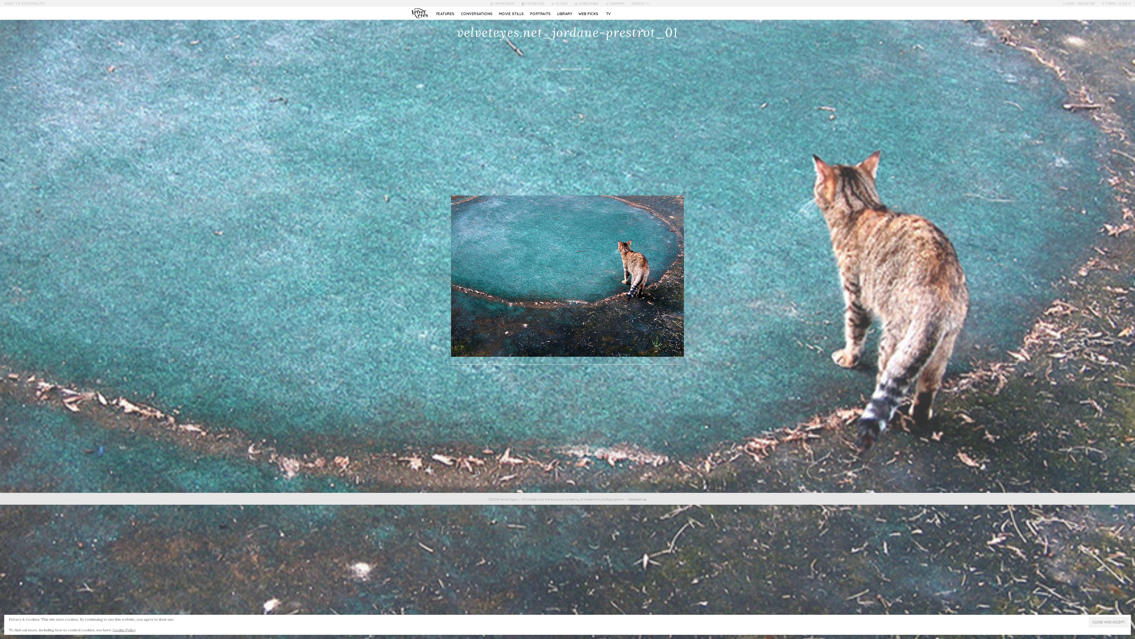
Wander (617, 3)
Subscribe (589, 3)
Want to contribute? (25, 3)
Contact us (637, 499)
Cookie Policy (124, 630)
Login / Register (1079, 3)
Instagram (504, 3)
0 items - (1116, 3)
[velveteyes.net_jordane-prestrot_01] (567, 275)
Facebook (535, 3)
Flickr (562, 3)
